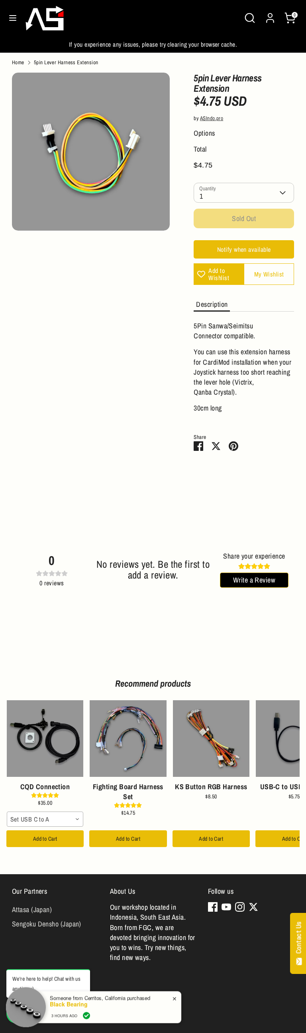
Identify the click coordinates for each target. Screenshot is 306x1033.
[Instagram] (240, 907)
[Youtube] (226, 907)
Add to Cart (45, 838)
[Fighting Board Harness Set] (128, 738)
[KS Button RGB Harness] (211, 738)
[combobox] (45, 819)
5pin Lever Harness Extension (66, 62)
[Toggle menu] (13, 18)
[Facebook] (213, 907)
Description (212, 304)
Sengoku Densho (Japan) (46, 924)
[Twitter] (253, 907)
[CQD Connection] (45, 738)
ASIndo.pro (212, 118)
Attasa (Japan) (32, 909)
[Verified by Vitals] (86, 1013)
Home (18, 62)
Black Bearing (69, 1002)
